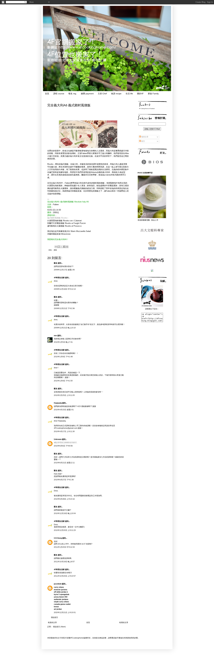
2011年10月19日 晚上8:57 (64, 562)
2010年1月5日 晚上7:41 (63, 342)
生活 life (129, 93)
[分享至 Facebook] (64, 246)
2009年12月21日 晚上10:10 (65, 328)
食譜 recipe (116, 93)
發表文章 (144, 137)
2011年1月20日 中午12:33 (64, 547)
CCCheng (58, 538)
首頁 (47, 93)
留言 (143, 141)
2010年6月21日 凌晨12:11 (64, 463)
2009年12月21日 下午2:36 (64, 308)
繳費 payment (87, 93)
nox (55, 336)
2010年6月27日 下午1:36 (64, 480)
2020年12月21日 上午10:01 (65, 612)
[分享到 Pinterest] (67, 246)
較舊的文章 (123, 622)
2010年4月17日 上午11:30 (64, 431)
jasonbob (57, 584)
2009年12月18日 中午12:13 (65, 289)
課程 (55, 250)
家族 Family (153, 93)
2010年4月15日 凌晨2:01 (64, 410)
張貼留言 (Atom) (59, 627)
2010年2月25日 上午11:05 (64, 395)
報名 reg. (72, 93)
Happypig (58, 403)
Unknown (58, 439)
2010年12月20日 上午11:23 (65, 530)
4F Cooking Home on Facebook (147, 108)
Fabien (56, 204)
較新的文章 (52, 622)
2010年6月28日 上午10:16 (64, 499)
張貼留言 (54, 617)
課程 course (58, 93)
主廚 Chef (102, 93)
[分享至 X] (61, 246)
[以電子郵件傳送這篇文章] (56, 246)
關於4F (140, 93)
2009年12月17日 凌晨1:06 (64, 270)
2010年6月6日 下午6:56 (63, 446)
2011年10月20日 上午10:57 (65, 576)
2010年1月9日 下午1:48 (63, 357)
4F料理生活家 (59, 278)
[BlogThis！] (58, 246)
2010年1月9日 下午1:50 (63, 381)
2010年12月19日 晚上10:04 (65, 513)
